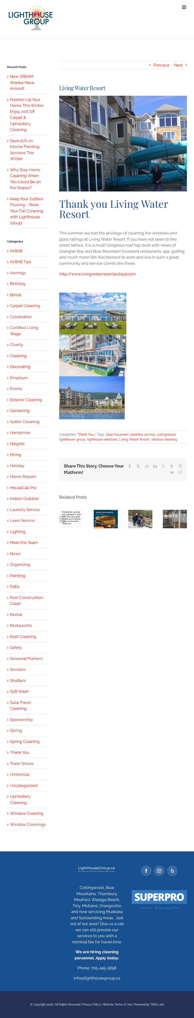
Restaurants (21, 625)
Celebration (21, 316)
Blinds (16, 294)
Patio (14, 586)
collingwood (166, 434)
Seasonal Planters (26, 658)
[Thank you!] (140, 519)
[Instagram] (159, 871)
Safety (16, 647)
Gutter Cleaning (25, 421)
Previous (161, 65)
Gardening (20, 410)
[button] (62, 519)
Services (18, 669)
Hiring (15, 454)
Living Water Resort (134, 439)
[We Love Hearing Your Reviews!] (71, 519)
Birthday (18, 283)
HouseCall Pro (23, 487)
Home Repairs (23, 476)
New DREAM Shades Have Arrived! (22, 82)
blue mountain (117, 434)
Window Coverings (28, 824)
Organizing (20, 564)
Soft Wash (19, 691)
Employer (19, 377)
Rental (16, 614)
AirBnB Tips (20, 261)
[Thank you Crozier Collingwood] (175, 519)
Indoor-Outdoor (24, 498)
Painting (17, 575)
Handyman (20, 432)
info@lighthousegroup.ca (97, 978)
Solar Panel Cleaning (20, 705)
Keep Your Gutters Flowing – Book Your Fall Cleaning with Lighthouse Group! (26, 210)
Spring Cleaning (25, 741)
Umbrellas (19, 774)
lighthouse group (72, 439)
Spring (16, 730)
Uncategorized (24, 785)
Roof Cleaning (23, 636)
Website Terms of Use (117, 1004)
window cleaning (164, 439)
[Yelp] (172, 871)
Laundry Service (25, 509)
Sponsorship (21, 719)
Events (16, 388)
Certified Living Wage (24, 330)
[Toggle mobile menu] (184, 7)
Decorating (20, 366)
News (15, 553)
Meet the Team (24, 542)
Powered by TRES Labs (149, 1004)
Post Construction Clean (26, 600)
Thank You (86, 434)
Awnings (18, 272)
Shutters (18, 680)
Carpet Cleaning (25, 305)
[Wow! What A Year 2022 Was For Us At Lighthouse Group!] (106, 519)
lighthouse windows (102, 439)
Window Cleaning (27, 813)
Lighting (18, 531)
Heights (17, 443)
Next (178, 65)
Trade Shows (22, 763)
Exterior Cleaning (26, 399)
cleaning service (142, 434)
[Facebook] (146, 871)
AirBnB (16, 250)
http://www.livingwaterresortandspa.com (97, 274)
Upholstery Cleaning (20, 799)
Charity (16, 344)
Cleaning (18, 355)
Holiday (17, 465)
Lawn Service (22, 520)
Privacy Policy (91, 1004)
